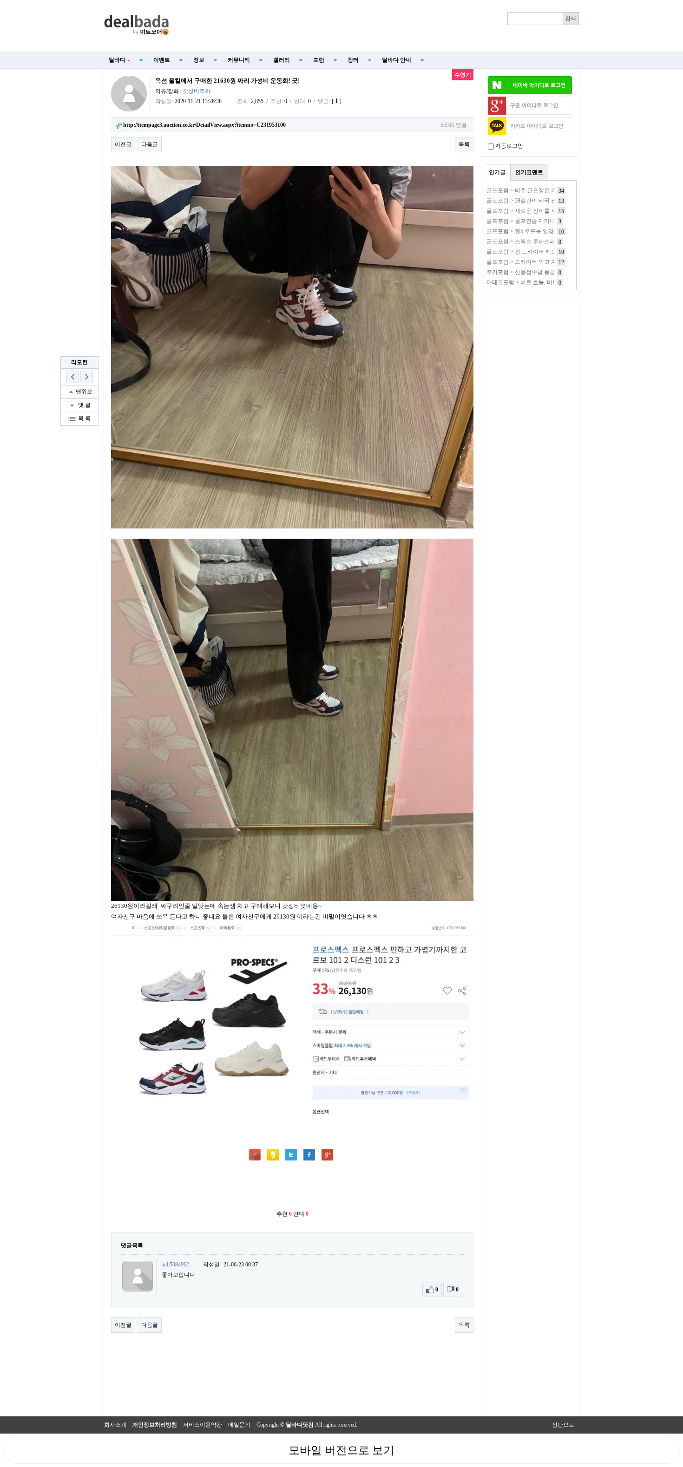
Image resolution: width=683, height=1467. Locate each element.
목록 (464, 144)
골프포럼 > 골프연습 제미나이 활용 (529, 221)
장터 (353, 60)
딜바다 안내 (396, 60)
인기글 (497, 172)
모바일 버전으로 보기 (341, 1450)
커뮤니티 (239, 60)
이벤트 (161, 60)
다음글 (149, 144)
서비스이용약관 (202, 1424)
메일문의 (239, 1424)
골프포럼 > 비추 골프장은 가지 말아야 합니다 (542, 190)
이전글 (123, 144)
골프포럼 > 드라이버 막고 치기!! (526, 262)
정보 (198, 60)
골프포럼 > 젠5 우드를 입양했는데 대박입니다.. (544, 231)
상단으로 (563, 1424)
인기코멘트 (529, 172)
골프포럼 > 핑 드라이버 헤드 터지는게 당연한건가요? (551, 251)
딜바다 (119, 60)
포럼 (318, 60)
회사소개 (115, 1424)
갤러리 (281, 60)
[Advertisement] (379, 26)
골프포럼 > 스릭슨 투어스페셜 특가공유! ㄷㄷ (542, 241)
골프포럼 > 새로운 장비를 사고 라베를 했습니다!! (547, 211)
